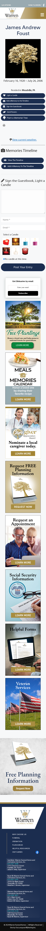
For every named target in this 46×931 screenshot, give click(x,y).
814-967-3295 (12, 880)
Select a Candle (10, 235)
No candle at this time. (16, 259)
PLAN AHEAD (17, 845)
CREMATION (17, 841)
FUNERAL (16, 838)
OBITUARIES (17, 852)
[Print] (4, 125)
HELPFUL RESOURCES (21, 848)
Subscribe (23, 293)
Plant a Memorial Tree (17, 118)
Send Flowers (12, 112)
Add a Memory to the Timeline (17, 101)
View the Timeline (15, 160)
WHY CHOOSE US (19, 834)
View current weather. (24, 140)
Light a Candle (12, 95)
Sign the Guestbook (13, 107)
